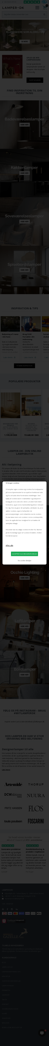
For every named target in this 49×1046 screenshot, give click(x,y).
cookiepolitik (37, 517)
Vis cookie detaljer (24, 560)
